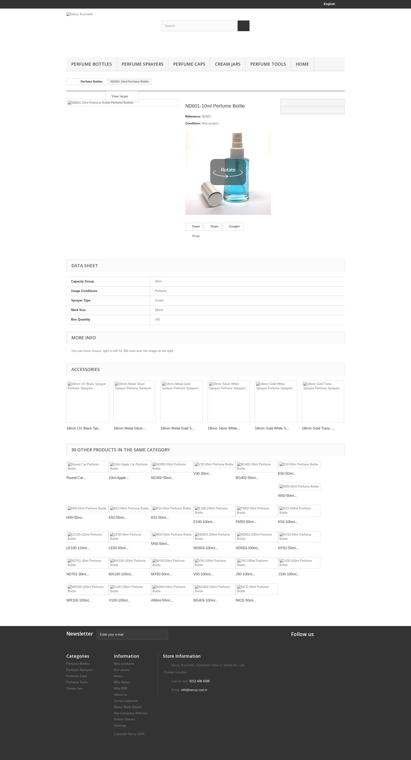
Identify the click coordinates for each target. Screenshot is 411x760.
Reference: (193, 116)
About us (120, 694)
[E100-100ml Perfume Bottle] (214, 510)
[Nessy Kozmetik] (110, 31)
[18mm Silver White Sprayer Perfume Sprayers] (229, 401)
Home (302, 64)
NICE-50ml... (246, 600)
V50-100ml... (203, 574)
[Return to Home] (71, 82)
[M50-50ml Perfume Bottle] (172, 534)
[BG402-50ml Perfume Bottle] (257, 466)
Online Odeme (124, 719)
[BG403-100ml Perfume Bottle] (214, 589)
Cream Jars (227, 64)
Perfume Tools (268, 64)
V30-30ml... (202, 473)
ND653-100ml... (248, 548)
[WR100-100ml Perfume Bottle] (87, 589)
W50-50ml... (287, 496)
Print (196, 236)
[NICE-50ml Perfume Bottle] (257, 589)
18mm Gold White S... (272, 428)
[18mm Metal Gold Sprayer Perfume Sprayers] (182, 401)
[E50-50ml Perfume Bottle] (299, 464)
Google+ (234, 226)
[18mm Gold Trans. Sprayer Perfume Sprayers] (323, 401)
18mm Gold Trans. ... (318, 428)
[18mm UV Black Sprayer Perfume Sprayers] (87, 401)
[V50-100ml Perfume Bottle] (214, 563)
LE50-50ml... (118, 548)
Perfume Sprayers (142, 64)
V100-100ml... (119, 600)
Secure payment (126, 701)
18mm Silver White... (224, 428)
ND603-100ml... (205, 548)
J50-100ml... (245, 574)
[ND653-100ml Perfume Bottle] (257, 537)
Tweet (195, 226)
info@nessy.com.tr (194, 690)
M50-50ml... (160, 544)
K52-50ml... (118, 517)
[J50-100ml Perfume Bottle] (257, 563)
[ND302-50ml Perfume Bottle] (172, 466)
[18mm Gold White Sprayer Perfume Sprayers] (276, 401)
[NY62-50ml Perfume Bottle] (299, 537)
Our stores (121, 670)
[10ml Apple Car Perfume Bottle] (130, 466)
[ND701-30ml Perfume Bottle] (87, 563)
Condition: (193, 123)
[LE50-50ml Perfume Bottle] (130, 537)
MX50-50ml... (161, 574)
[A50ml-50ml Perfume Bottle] (172, 589)
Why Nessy (122, 682)
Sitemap (120, 725)
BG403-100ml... (205, 600)
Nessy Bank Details (128, 707)
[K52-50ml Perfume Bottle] (130, 508)
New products (124, 664)
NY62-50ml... (288, 548)
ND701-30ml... (77, 574)
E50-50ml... (287, 473)
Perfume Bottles (91, 64)
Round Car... (76, 478)
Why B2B (120, 688)
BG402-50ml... (247, 478)
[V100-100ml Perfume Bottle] (130, 589)
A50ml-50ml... (162, 600)
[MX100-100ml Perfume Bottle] (130, 563)
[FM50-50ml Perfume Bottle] (257, 510)
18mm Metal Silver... (129, 428)
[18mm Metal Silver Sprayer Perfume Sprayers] (134, 401)
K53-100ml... (288, 522)
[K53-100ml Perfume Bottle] (299, 510)
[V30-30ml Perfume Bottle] (214, 464)
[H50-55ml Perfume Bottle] (87, 508)
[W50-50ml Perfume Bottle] (299, 486)
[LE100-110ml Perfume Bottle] (87, 537)
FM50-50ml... (246, 522)
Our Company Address (130, 713)
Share (213, 226)
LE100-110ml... (78, 548)
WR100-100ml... (79, 600)
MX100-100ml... (121, 574)
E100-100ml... (204, 522)
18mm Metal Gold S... (178, 428)
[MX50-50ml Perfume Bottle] (172, 563)
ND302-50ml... (162, 478)
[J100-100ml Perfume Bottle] (299, 563)
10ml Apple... (119, 478)
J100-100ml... (288, 574)
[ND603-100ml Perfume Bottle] (214, 537)
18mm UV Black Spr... (83, 428)
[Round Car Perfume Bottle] (87, 466)
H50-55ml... (75, 517)
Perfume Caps (189, 64)
